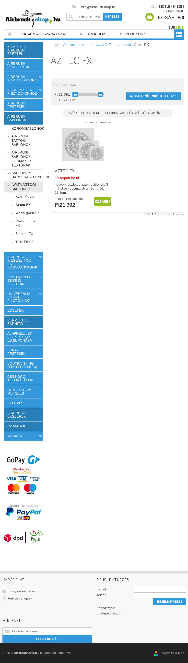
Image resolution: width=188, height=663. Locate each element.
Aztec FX (23, 205)
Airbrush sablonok (17, 118)
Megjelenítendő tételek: (153, 96)
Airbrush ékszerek (16, 414)
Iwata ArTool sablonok (24, 187)
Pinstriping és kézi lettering (18, 280)
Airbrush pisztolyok (18, 65)
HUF (180, 27)
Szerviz (14, 403)
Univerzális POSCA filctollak (19, 297)
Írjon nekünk (132, 34)
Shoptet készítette (171, 653)
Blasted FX (24, 234)
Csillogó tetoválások (20, 378)
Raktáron (68, 85)
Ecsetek (15, 310)
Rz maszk (16, 426)
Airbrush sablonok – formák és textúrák (23, 158)
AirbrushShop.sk (20, 598)
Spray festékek (16, 352)
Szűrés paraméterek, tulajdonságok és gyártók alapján (115, 113)
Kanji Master (25, 196)
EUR (171, 27)
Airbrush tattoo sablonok (21, 140)
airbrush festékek (16, 105)
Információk (92, 34)
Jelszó (101, 595)
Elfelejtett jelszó (108, 613)
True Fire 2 (24, 242)
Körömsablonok (27, 128)
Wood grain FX (27, 213)
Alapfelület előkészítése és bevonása (20, 337)
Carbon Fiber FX (26, 223)
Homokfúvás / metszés (21, 391)
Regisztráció (105, 608)
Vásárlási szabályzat (44, 34)
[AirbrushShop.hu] (33, 18)
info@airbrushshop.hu (24, 591)
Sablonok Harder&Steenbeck (27, 175)
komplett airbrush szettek (17, 50)
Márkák (14, 436)
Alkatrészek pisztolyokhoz (22, 91)
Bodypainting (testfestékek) (22, 365)
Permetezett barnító (20, 322)
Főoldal (9, 34)
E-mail (101, 589)
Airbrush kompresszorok (22, 78)
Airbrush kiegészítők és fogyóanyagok (22, 262)
